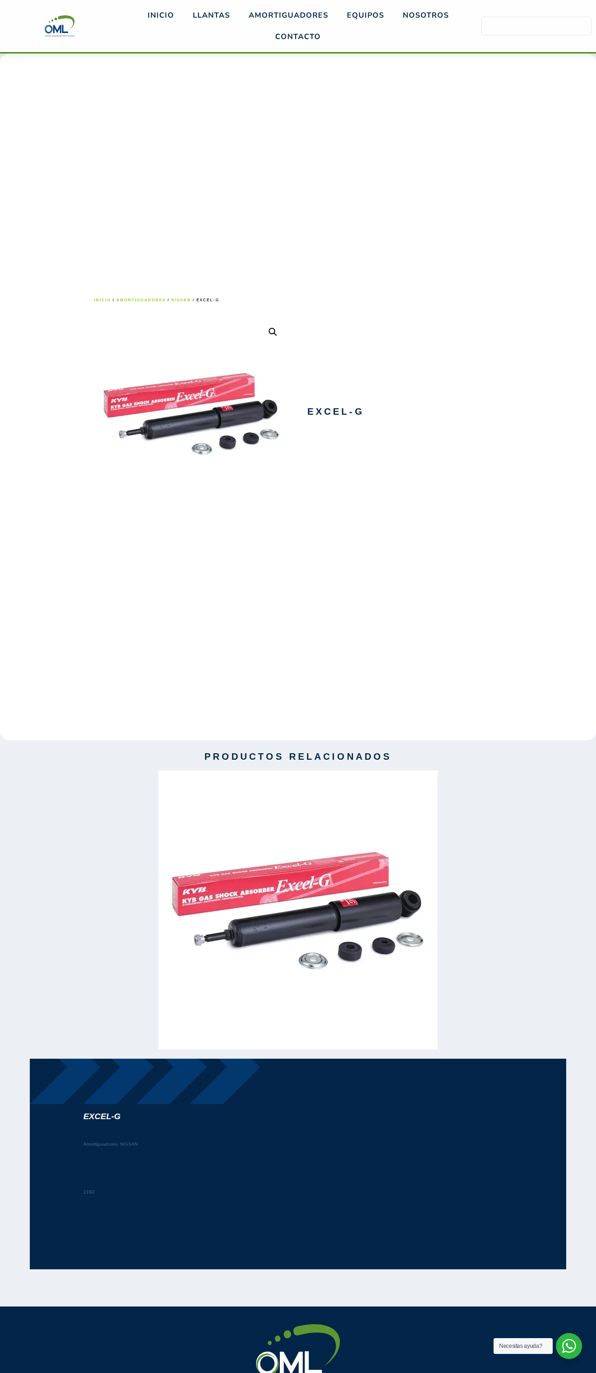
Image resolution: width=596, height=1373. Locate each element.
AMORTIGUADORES (288, 15)
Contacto (298, 37)
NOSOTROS (426, 15)
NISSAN (181, 300)
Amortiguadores (141, 300)
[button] (272, 332)
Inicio (161, 15)
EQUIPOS (365, 15)
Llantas (211, 15)
